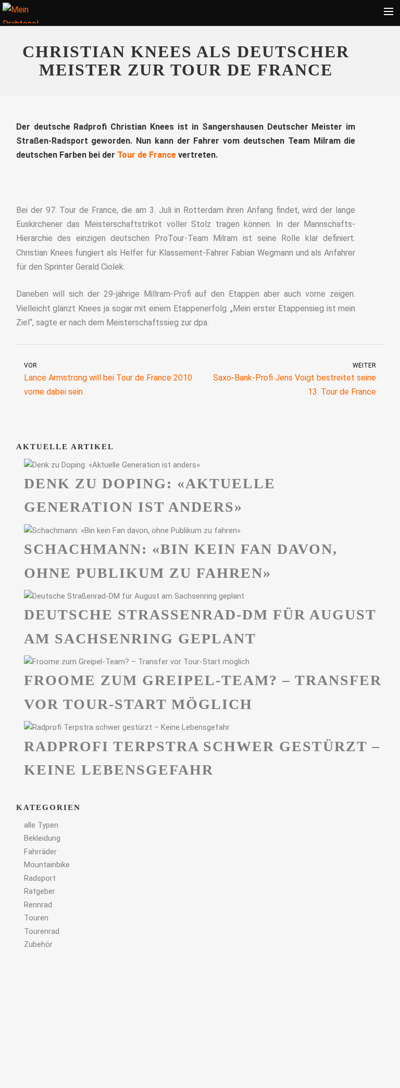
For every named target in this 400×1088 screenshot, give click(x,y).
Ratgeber (39, 891)
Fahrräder (40, 851)
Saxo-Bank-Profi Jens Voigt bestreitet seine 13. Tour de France (294, 379)
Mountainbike (47, 864)
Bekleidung (42, 838)
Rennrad (38, 904)
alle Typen (41, 825)
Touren (36, 917)
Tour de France (146, 155)
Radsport (40, 878)
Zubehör (38, 944)
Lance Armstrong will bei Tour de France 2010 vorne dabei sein (108, 379)
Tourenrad (41, 931)
